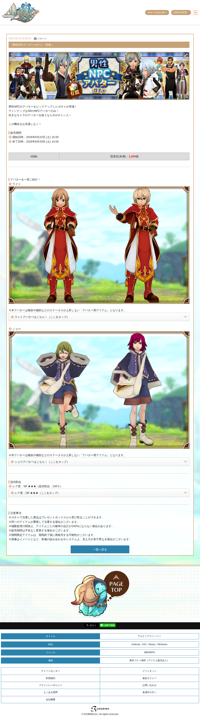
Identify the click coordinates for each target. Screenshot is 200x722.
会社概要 (50, 699)
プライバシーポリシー (50, 685)
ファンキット (149, 671)
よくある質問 (51, 692)
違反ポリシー (149, 678)
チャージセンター (157, 12)
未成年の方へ (149, 692)
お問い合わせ (149, 685)
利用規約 (50, 678)
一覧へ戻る (100, 549)
